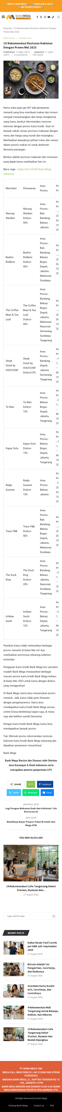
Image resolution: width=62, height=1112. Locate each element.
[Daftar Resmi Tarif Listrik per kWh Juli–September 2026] (13, 948)
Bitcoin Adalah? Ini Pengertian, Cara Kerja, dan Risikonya (41, 968)
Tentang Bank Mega (18, 1105)
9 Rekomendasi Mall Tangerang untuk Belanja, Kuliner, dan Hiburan (43, 1011)
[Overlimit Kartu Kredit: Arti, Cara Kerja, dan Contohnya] (13, 991)
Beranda (7, 28)
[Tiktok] (53, 17)
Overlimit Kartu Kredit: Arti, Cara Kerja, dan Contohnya (41, 989)
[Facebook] (37, 17)
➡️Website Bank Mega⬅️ (16, 4)
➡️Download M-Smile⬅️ (43, 4)
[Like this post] (32, 784)
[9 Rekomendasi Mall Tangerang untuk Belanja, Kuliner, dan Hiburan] (13, 1012)
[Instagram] (45, 17)
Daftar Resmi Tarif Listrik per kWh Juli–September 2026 (42, 946)
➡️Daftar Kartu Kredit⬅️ (31, 7)
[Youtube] (49, 17)
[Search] (58, 17)
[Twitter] (41, 17)
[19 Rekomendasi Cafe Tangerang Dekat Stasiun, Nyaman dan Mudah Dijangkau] (31, 863)
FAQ (52, 1105)
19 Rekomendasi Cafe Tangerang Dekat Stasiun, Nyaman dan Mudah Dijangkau (40, 1034)
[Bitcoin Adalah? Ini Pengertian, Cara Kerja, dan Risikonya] (13, 969)
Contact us (39, 1105)
